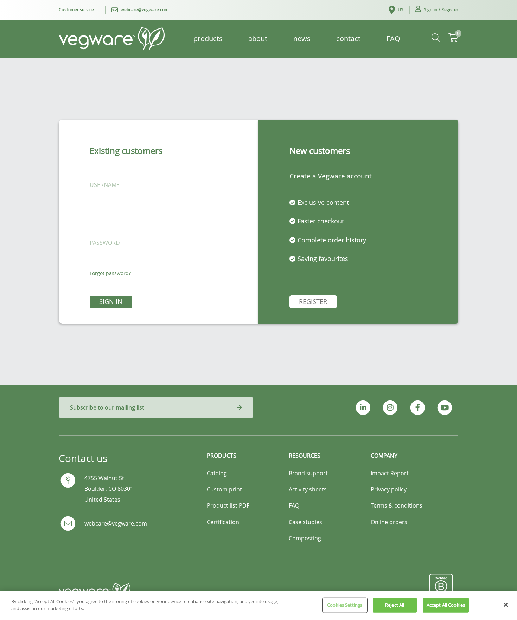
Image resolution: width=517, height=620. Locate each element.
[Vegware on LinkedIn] (363, 407)
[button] (436, 10)
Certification (223, 522)
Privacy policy (389, 489)
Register (313, 302)
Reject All (394, 605)
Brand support (308, 473)
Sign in (110, 302)
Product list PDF (228, 505)
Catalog (217, 473)
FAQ (294, 505)
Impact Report (390, 473)
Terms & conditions (396, 505)
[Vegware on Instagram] (390, 407)
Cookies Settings (344, 605)
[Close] (505, 604)
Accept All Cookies (446, 605)
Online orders (389, 522)
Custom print (224, 489)
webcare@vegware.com (115, 523)
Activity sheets (308, 489)
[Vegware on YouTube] (444, 407)
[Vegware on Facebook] (417, 407)
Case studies (305, 522)
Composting (305, 538)
